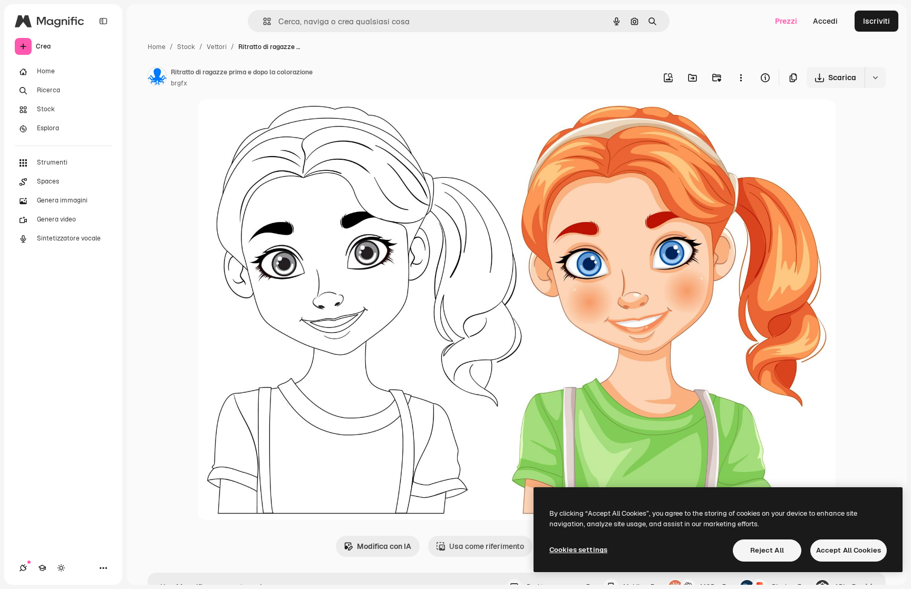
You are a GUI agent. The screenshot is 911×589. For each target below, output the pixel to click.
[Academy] (42, 567)
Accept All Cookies (848, 550)
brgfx (179, 83)
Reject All (767, 550)
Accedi (825, 21)
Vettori (217, 47)
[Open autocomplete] (262, 21)
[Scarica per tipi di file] (875, 77)
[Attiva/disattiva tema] (61, 567)
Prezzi (786, 21)
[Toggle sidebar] (103, 21)
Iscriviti (876, 21)
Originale (267, 120)
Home (157, 47)
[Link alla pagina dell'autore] (157, 78)
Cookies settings (578, 549)
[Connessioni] (23, 567)
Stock (186, 47)
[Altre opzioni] (740, 77)
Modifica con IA (384, 546)
